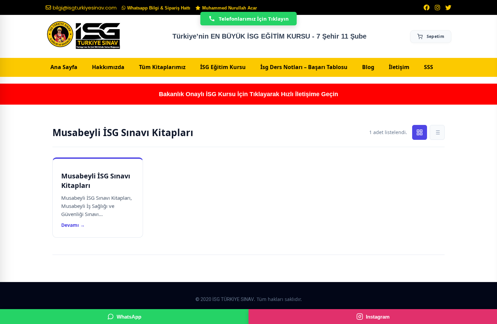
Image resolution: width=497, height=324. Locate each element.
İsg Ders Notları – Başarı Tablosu (304, 67)
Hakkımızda (108, 67)
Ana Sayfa (63, 67)
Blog (368, 67)
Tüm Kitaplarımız (162, 67)
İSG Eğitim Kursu (223, 67)
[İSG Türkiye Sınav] (84, 35)
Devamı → (73, 225)
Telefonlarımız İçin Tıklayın (254, 18)
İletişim (399, 67)
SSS (428, 67)
